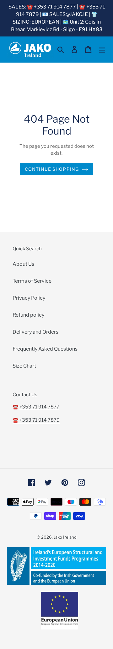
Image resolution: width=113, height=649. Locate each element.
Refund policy (28, 315)
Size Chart (24, 366)
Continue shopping (52, 169)
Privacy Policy (29, 298)
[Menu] (102, 49)
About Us (23, 264)
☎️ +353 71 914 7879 (36, 420)
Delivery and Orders (35, 332)
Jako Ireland (65, 537)
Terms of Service (32, 281)
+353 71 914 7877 (39, 407)
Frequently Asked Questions (45, 349)
